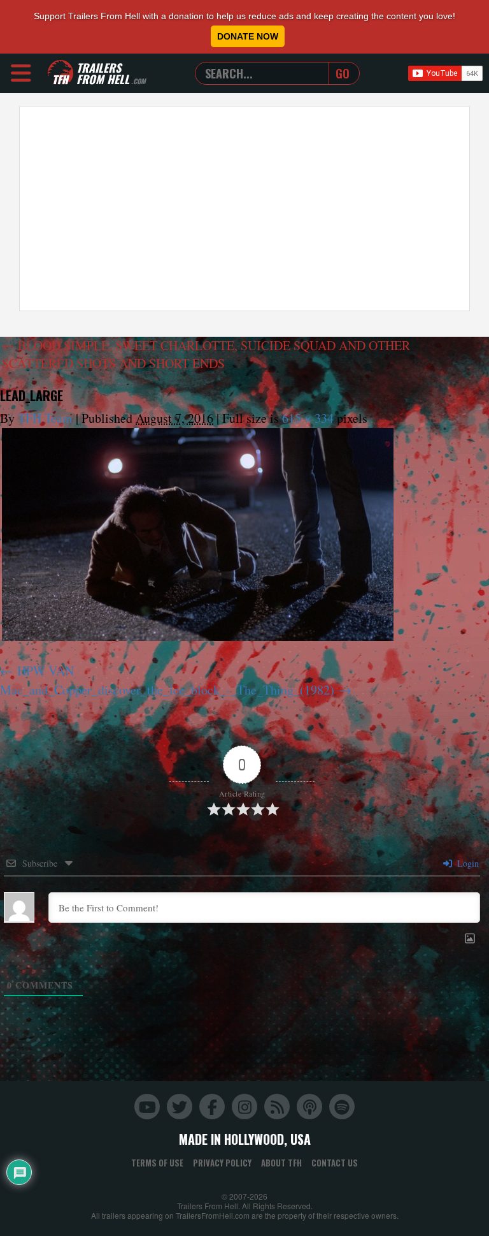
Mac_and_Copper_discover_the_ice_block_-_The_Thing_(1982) (167, 689)
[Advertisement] (244, 208)
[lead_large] (197, 534)
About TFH (281, 1162)
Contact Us (334, 1162)
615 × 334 (308, 418)
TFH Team (45, 418)
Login (467, 863)
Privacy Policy (222, 1162)
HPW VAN (45, 670)
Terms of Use (157, 1162)
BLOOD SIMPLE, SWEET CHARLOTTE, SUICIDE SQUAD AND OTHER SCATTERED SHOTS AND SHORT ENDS (206, 354)
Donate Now (247, 36)
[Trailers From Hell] (60, 73)
